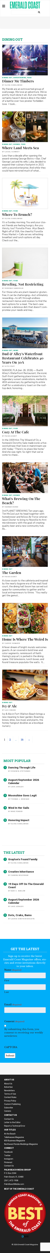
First (6, 980)
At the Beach (10, 1134)
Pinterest (8, 1162)
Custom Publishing (12, 1104)
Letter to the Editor (12, 1122)
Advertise (8, 1087)
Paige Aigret (11, 436)
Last (6, 992)
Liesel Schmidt (12, 152)
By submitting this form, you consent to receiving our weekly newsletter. (23, 1032)
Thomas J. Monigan (20, 799)
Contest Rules (10, 1097)
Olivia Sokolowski (13, 85)
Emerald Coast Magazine (25, 5)
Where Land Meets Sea (20, 147)
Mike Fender (17, 811)
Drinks (16, 144)
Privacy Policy (10, 1101)
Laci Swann (10, 710)
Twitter (7, 1155)
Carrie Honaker (12, 643)
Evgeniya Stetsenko (20, 771)
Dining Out (7, 78)
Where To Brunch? (17, 214)
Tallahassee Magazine (14, 1137)
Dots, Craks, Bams (20, 915)
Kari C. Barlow (18, 891)
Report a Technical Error (14, 1126)
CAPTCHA (10, 1047)
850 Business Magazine (14, 1140)
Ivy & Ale (9, 706)
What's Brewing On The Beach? (21, 500)
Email (12, 1004)
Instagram (8, 1159)
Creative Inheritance (21, 871)
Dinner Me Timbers (18, 81)
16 (22, 739)
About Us (8, 1083)
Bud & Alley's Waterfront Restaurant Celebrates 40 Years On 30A (22, 357)
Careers (7, 1111)
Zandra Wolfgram (19, 875)
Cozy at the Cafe (15, 432)
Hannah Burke (11, 507)
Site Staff (10, 366)
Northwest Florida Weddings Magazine (21, 1144)
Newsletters (9, 1090)
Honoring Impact (18, 820)
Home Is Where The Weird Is (25, 639)
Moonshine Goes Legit (22, 795)
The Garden (11, 572)
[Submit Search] (39, 12)
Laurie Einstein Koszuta (22, 919)
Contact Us (9, 1119)
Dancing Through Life (21, 767)
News (15, 350)
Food (29, 78)
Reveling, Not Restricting (22, 284)
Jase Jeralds (17, 787)
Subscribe (8, 1107)
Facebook (8, 1152)
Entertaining (19, 78)
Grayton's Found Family (23, 859)
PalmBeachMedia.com (14, 1184)
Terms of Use (10, 1094)
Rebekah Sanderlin (14, 288)
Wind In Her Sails (18, 807)
